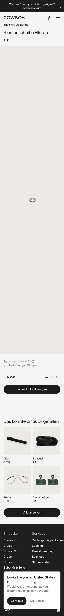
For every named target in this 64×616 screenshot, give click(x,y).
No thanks (37, 601)
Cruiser (9, 546)
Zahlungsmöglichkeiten (48, 540)
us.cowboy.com (37, 591)
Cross (8, 557)
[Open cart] (50, 17)
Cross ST (10, 562)
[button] (59, 611)
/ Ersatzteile (16, 24)
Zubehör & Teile (14, 568)
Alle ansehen (32, 512)
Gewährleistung (43, 551)
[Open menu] (58, 17)
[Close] (59, 6)
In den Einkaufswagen (32, 389)
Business (38, 557)
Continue (17, 601)
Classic (9, 540)
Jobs (7, 610)
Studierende (40, 562)
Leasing (37, 546)
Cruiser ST (11, 551)
